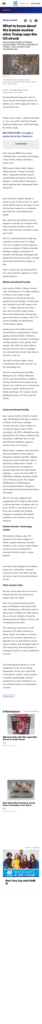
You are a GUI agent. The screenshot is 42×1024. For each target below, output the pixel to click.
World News (10, 20)
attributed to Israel (10, 395)
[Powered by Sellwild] (35, 847)
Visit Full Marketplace (31, 711)
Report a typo (8, 696)
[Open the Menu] (4, 3)
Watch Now (35, 3)
